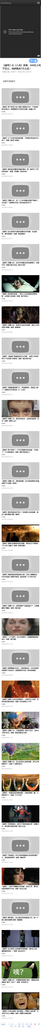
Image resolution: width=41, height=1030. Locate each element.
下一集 (33, 60)
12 (27, 1024)
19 (23, 1026)
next (29, 1026)
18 (19, 1026)
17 (15, 1026)
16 (11, 1026)
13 (31, 1024)
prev (3, 1024)
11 (23, 1024)
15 (38, 1024)
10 (19, 1024)
